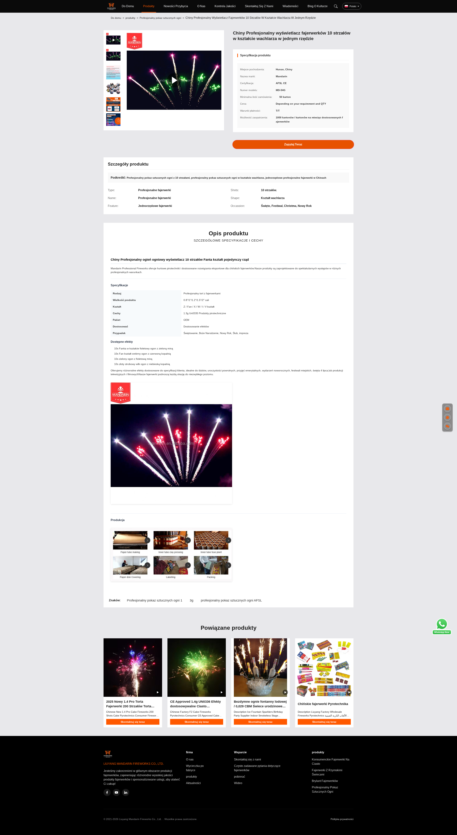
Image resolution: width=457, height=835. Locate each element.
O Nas (201, 6)
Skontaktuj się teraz (133, 721)
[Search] (335, 6)
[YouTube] (116, 792)
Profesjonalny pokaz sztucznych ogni (160, 17)
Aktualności (193, 783)
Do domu (116, 17)
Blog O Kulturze (318, 6)
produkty (130, 17)
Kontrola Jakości (225, 6)
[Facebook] (107, 792)
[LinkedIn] (125, 792)
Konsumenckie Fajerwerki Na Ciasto (330, 761)
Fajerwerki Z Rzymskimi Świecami (327, 772)
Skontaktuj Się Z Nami (259, 6)
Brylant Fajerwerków (325, 780)
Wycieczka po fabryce (195, 768)
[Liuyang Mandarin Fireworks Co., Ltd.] (112, 6)
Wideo (238, 783)
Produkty (148, 6)
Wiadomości (290, 6)
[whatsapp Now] (442, 633)
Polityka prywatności (342, 819)
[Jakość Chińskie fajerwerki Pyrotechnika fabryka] (324, 667)
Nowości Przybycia (176, 6)
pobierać (239, 776)
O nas (190, 759)
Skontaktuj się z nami (247, 759)
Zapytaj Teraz (293, 144)
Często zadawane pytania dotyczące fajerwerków (257, 768)
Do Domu (128, 6)
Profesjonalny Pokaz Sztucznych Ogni (325, 789)
